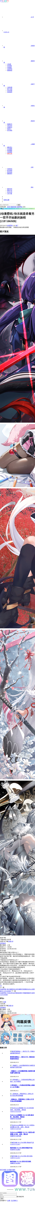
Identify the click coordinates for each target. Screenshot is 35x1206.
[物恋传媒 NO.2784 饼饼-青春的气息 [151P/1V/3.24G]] (22, 1144)
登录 (4, 1002)
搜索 (19, 205)
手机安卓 (9, 125)
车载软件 (9, 127)
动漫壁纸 (9, 69)
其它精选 (9, 130)
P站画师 (9, 67)
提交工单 (9, 192)
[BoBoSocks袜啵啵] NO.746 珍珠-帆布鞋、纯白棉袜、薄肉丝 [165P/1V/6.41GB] (22, 1116)
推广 (17, 225)
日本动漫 (9, 90)
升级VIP (10, 941)
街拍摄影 (9, 149)
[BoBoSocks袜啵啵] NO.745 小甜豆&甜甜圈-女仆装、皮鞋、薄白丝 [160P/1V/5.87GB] (22, 1134)
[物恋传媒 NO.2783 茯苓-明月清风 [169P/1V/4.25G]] (22, 1158)
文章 (32, 167)
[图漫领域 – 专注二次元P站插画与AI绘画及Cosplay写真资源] (4, 2)
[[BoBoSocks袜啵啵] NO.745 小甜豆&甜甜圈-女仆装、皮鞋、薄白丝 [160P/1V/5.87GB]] (22, 1129)
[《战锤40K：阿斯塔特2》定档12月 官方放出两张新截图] (22, 1095)
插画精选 (9, 70)
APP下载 (9, 193)
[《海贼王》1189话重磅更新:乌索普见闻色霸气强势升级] (22, 1067)
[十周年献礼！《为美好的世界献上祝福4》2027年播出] (22, 1081)
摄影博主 (9, 147)
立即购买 (3, 943)
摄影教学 (9, 173)
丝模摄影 (9, 152)
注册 (8, 1200)
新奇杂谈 (9, 172)
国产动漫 (9, 89)
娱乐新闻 (9, 170)
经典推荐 (9, 92)
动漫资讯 (9, 169)
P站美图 (9, 65)
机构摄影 (9, 150)
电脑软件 (9, 124)
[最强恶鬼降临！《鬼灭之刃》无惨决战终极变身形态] (22, 1053)
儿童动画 (9, 87)
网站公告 (9, 190)
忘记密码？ (14, 1200)
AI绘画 (9, 64)
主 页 (32, 17)
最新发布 (9, 189)
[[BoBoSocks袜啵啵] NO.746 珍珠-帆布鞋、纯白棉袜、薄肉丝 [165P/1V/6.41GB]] (22, 1111)
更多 (32, 187)
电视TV (9, 129)
